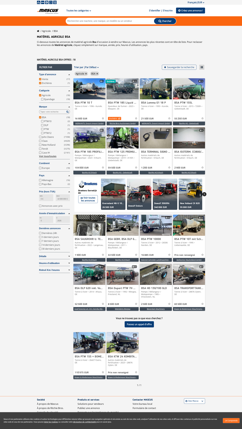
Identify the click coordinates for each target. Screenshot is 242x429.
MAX (58, 196)
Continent (44, 163)
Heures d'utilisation (49, 263)
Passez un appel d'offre (139, 324)
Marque (43, 107)
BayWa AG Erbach (89, 172)
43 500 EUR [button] (114, 255)
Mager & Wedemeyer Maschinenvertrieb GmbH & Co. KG (197, 309)
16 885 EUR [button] (147, 255)
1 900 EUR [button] (80, 255)
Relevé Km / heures (49, 270)
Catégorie (44, 90)
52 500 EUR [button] (81, 304)
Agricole (46, 31)
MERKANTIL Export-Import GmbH (89, 123)
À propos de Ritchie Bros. (50, 408)
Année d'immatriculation (52, 213)
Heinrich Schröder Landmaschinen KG (156, 259)
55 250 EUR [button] (180, 118)
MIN (41, 196)
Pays (41, 175)
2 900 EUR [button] (179, 168)
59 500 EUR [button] (114, 168)
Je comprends (231, 420)
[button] (54, 67)
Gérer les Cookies (51, 422)
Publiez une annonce (89, 408)
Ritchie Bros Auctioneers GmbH (123, 123)
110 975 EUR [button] (82, 372)
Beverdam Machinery (156, 309)
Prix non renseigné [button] (184, 255)
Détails (42, 256)
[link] (89, 88)
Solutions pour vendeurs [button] (91, 403)
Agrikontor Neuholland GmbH (189, 259)
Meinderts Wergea (122, 309)
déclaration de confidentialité (84, 422)
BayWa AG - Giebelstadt (189, 123)
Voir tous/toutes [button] (47, 156)
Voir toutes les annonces (88, 199)
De (40, 217)
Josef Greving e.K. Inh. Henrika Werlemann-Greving (95, 309)
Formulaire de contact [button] (144, 408)
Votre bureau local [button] (142, 403)
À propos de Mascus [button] (47, 403)
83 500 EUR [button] (180, 304)
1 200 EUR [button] (146, 168)
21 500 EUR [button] (147, 118)
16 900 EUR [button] (81, 118)
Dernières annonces (50, 228)
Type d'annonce (47, 74)
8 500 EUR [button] (113, 304)
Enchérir (113, 118)
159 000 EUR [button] (82, 168)
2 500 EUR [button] (146, 304)
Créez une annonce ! (192, 10)
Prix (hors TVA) (47, 191)
